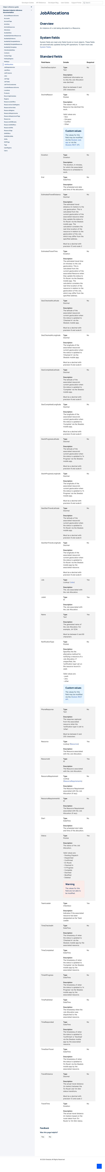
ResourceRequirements (73, 781)
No (50, 1137)
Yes (42, 1137)
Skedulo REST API (72, 145)
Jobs (72, 582)
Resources (74, 744)
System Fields (45, 47)
